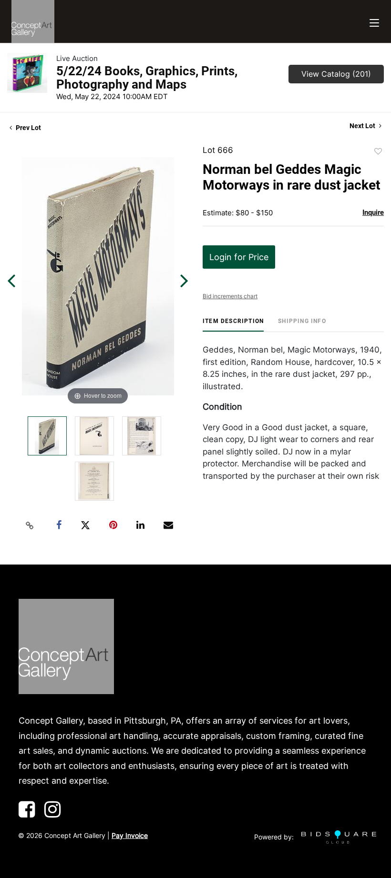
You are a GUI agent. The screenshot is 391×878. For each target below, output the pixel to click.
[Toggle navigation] (374, 21)
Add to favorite (378, 151)
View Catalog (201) (336, 74)
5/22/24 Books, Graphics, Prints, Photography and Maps (146, 77)
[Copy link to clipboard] (30, 525)
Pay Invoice (130, 835)
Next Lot (363, 126)
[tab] (233, 325)
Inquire (373, 212)
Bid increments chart (230, 296)
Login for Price (238, 257)
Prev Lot (27, 127)
